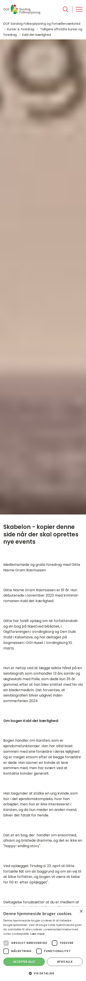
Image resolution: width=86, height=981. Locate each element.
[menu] (79, 9)
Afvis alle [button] (65, 962)
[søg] (65, 9)
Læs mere (37, 934)
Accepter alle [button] (24, 962)
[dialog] (43, 944)
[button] (43, 973)
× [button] (81, 911)
